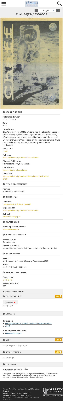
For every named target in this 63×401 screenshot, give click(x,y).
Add (57, 296)
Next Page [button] (58, 10)
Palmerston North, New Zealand (16, 204)
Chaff (7, 326)
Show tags (9, 302)
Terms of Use (19, 389)
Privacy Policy (8, 389)
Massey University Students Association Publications (28, 323)
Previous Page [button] (37, 10)
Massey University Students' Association (21, 157)
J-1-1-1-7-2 (7, 279)
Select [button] (54, 10)
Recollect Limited (23, 397)
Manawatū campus (13, 333)
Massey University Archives (15, 170)
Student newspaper (11, 216)
